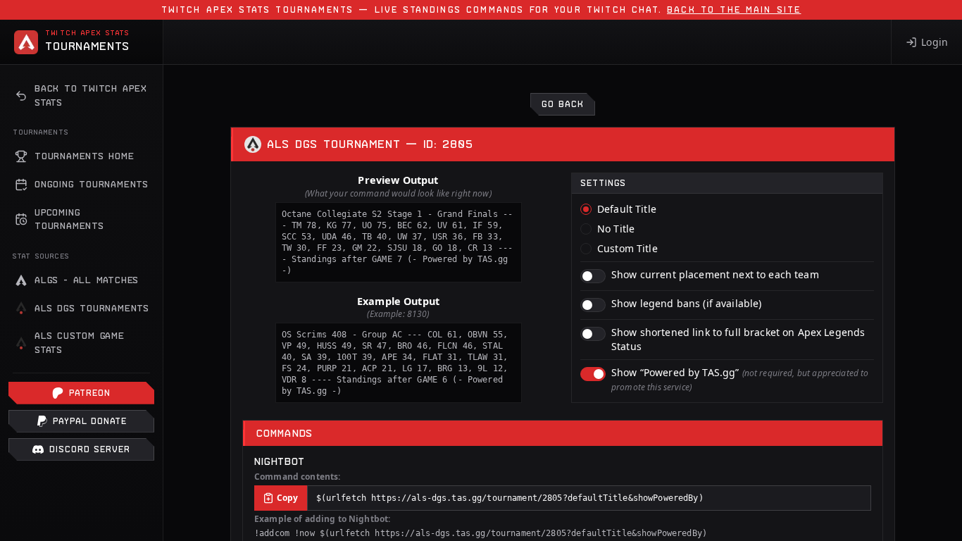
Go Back (563, 104)
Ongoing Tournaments (92, 184)
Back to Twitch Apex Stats (91, 95)
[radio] (586, 209)
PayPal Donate (90, 421)
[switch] (593, 276)
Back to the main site (734, 9)
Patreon (90, 393)
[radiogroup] (727, 229)
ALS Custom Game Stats (80, 343)
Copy (288, 498)
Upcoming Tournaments (69, 219)
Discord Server (89, 449)
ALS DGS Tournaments (92, 308)
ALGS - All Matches (87, 280)
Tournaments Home (85, 156)
